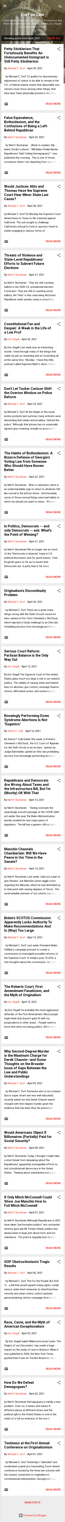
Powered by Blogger (34, 1515)
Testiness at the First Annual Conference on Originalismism (28, 1445)
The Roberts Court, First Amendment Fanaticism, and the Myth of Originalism (26, 991)
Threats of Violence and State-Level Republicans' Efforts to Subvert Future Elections (24, 261)
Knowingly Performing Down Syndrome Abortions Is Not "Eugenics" (26, 720)
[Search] (60, 7)
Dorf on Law (32, 14)
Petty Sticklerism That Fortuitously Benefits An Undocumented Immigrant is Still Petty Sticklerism (26, 55)
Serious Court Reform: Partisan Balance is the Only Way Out (26, 655)
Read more (53, 103)
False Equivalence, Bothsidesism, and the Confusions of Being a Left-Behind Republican (26, 124)
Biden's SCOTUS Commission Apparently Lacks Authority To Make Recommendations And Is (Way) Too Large (28, 924)
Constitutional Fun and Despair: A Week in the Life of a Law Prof (27, 328)
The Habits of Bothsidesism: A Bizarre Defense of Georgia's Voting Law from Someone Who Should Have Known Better (28, 461)
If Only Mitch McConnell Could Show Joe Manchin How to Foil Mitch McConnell (28, 1201)
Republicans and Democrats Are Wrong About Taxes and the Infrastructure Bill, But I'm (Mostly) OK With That (27, 786)
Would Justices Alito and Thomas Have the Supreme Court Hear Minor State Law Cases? (26, 192)
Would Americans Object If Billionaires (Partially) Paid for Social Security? (28, 1136)
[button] (59, 49)
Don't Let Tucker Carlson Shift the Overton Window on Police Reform (28, 393)
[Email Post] (6, 105)
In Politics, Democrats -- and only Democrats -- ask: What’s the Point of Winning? (28, 530)
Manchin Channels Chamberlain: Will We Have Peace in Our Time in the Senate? (25, 855)
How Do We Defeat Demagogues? (19, 1384)
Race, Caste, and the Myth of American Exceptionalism (27, 1324)
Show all (54, 38)
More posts (32, 1502)
